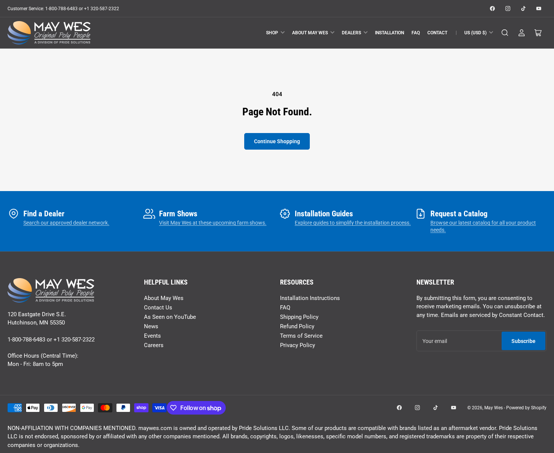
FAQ (416, 32)
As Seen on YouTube (170, 317)
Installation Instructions (310, 298)
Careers (154, 345)
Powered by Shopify (526, 407)
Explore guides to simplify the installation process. (353, 223)
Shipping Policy (299, 317)
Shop (272, 32)
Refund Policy (297, 326)
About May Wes (310, 32)
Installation (389, 32)
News (151, 326)
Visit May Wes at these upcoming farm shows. (212, 223)
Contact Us (158, 307)
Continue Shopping (277, 141)
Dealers (351, 32)
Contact (437, 32)
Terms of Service (301, 335)
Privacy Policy (297, 345)
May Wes (494, 407)
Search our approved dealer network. (66, 223)
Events (152, 335)
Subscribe (523, 341)
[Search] (505, 32)
